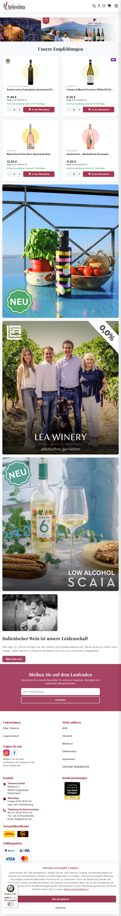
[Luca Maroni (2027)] (8, 61)
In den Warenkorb (40, 109)
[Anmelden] (99, 6)
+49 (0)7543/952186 (23, 816)
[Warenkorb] (109, 6)
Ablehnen (60, 907)
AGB (64, 728)
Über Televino (11, 728)
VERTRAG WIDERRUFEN (75, 766)
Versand (67, 735)
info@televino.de (23, 819)
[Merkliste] (104, 6)
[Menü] (16, 885)
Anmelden (60, 700)
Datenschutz (69, 751)
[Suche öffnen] (94, 6)
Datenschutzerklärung (76, 889)
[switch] (10, 904)
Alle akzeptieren (60, 899)
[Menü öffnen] (116, 6)
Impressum (68, 759)
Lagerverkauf (11, 735)
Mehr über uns (14, 659)
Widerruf (67, 743)
